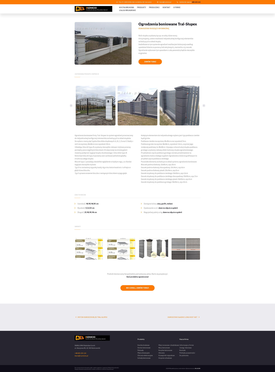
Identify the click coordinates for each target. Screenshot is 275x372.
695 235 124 (196, 2)
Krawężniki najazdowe (166, 355)
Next (203, 105)
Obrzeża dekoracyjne (145, 355)
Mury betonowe (164, 348)
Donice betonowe (144, 348)
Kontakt (166, 7)
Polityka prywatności (187, 353)
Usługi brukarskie (127, 10)
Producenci (154, 7)
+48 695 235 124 (80, 353)
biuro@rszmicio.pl (165, 2)
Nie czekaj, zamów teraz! (137, 288)
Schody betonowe (144, 358)
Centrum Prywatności (108, 369)
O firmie (176, 7)
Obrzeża (161, 353)
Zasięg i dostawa (185, 348)
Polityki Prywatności (113, 367)
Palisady (141, 350)
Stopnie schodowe (165, 358)
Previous (71, 105)
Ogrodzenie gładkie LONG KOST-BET (183, 317)
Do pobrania (183, 355)
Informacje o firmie (186, 345)
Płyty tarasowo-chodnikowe (168, 345)
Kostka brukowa (143, 345)
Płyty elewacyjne (144, 353)
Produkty (141, 7)
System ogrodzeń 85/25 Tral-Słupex (92, 317)
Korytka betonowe (165, 350)
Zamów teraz (150, 61)
